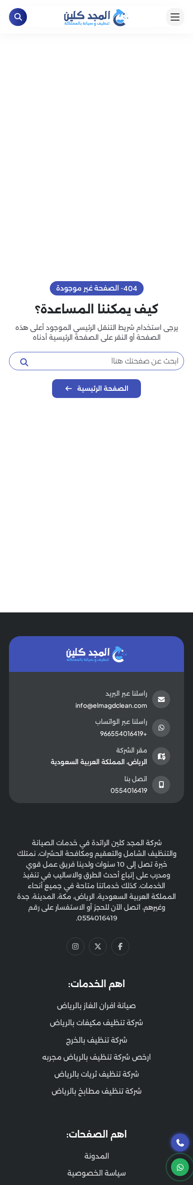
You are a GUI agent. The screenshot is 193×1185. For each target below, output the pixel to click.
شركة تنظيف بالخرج (96, 1040)
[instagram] (75, 946)
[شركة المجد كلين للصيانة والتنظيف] (96, 16)
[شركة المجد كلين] (96, 654)
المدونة (96, 1156)
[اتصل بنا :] (180, 1142)
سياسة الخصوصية (96, 1173)
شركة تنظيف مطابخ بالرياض (97, 1091)
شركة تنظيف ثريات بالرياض (96, 1074)
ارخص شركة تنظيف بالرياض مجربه (96, 1057)
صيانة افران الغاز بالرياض (96, 1005)
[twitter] (98, 946)
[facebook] (120, 946)
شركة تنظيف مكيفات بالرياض (96, 1022)
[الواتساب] (180, 1167)
